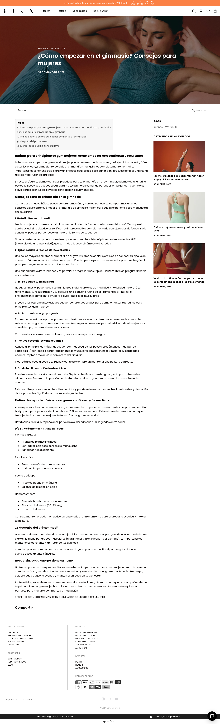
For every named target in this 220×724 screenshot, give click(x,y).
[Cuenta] (201, 11)
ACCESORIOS (81, 668)
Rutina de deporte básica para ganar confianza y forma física (51, 136)
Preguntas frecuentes (19, 635)
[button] (215, 11)
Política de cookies (85, 635)
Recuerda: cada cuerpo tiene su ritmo (38, 145)
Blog (10, 664)
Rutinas (158, 127)
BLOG (28, 597)
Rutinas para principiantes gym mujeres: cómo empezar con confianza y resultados (64, 127)
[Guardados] (208, 11)
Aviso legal (81, 648)
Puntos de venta (16, 641)
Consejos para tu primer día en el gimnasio (41, 132)
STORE (18, 597)
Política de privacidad (86, 632)
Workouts (171, 127)
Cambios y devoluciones (20, 638)
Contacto (13, 644)
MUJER (78, 661)
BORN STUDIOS (15, 658)
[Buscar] (194, 11)
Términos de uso (83, 644)
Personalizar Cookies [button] (86, 638)
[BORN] (18, 11)
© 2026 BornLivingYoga (110, 708)
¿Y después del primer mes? (33, 141)
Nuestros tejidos (17, 661)
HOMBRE (79, 664)
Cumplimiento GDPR (85, 641)
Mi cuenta (13, 632)
